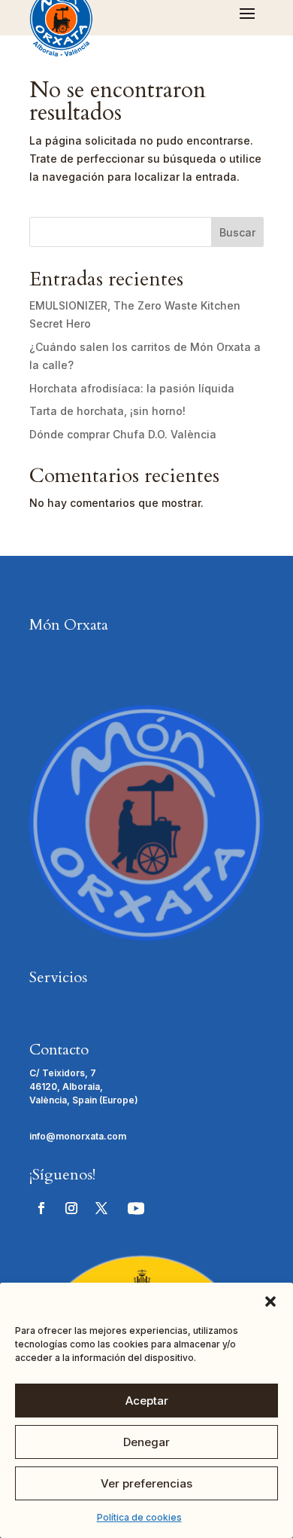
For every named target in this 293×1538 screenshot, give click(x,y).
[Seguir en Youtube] (136, 1208)
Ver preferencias (146, 1483)
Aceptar (146, 1400)
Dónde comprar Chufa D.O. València (122, 434)
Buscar (237, 232)
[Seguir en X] (101, 1208)
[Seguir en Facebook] (41, 1208)
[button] (270, 1301)
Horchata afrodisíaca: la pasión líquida (131, 388)
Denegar (146, 1442)
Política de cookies (139, 1517)
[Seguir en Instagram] (71, 1208)
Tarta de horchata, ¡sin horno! (107, 410)
